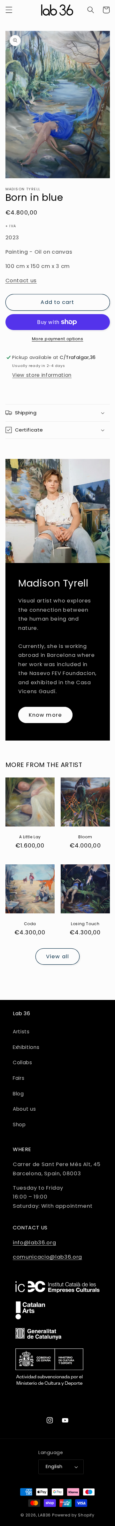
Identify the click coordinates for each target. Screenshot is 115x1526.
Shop (19, 1124)
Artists (21, 1031)
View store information (42, 375)
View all (57, 956)
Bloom (85, 837)
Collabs (22, 1062)
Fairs (18, 1078)
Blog (18, 1093)
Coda (30, 923)
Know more (45, 714)
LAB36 (44, 1515)
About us (24, 1109)
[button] (8, 10)
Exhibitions (26, 1047)
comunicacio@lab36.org (47, 1257)
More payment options (57, 339)
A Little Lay (30, 837)
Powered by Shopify (73, 1515)
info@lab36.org (34, 1242)
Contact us (21, 280)
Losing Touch (85, 923)
